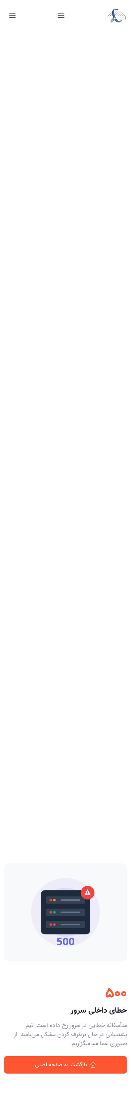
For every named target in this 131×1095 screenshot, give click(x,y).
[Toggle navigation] (61, 15)
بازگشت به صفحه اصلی (61, 1065)
